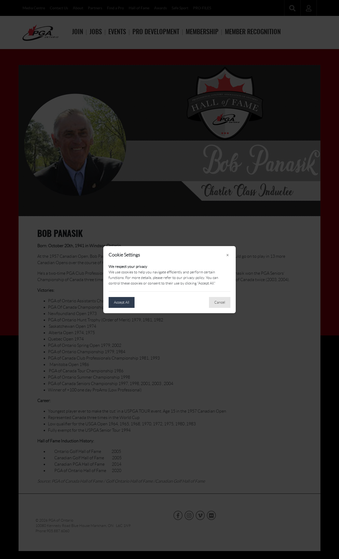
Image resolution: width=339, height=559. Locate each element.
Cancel (219, 302)
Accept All (121, 302)
